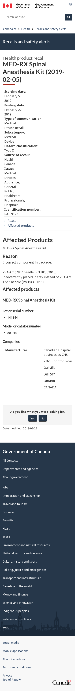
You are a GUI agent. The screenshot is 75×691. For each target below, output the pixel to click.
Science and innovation (18, 603)
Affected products (21, 225)
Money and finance (15, 594)
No (42, 418)
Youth (6, 627)
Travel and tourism (15, 504)
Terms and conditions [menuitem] (17, 667)
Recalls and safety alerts (50, 29)
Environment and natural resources (26, 545)
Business (8, 512)
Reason (13, 220)
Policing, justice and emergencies (25, 570)
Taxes (6, 537)
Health (25, 29)
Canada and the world (17, 586)
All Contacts (10, 461)
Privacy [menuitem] (7, 676)
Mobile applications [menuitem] (15, 651)
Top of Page (10, 680)
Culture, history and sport (20, 561)
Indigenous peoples (16, 611)
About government (15, 477)
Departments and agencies (20, 469)
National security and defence (22, 553)
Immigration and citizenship (21, 496)
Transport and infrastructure (22, 578)
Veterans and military (17, 619)
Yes (33, 418)
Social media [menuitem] (11, 643)
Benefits (8, 520)
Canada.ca (10, 29)
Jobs (5, 487)
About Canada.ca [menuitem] (14, 659)
